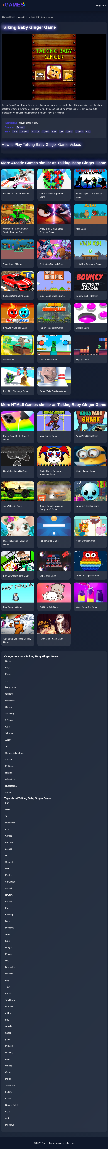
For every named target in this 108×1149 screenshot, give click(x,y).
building (9, 915)
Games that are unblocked (53, 1143)
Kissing (8, 875)
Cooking (9, 694)
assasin (9, 849)
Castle (8, 1098)
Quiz (7, 1112)
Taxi (7, 816)
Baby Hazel (10, 687)
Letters (8, 1092)
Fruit (7, 908)
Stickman (9, 733)
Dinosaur (9, 1125)
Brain (7, 921)
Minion (8, 954)
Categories (100, 5)
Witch (8, 809)
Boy (7, 1020)
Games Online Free (14, 753)
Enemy (8, 901)
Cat (88, 132)
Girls (7, 727)
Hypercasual (11, 786)
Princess (9, 974)
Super (8, 1033)
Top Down (10, 1000)
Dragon (8, 947)
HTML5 (35, 132)
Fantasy (9, 842)
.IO (6, 746)
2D (61, 132)
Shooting (9, 713)
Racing (8, 773)
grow (7, 1039)
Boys (7, 667)
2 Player (9, 720)
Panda (8, 993)
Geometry (9, 862)
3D (6, 681)
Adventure (10, 779)
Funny (45, 132)
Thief (7, 987)
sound (8, 934)
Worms (8, 1066)
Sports (8, 661)
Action (8, 740)
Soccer (8, 760)
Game (69, 132)
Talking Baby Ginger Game (40, 17)
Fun (15, 132)
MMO (7, 869)
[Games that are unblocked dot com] (14, 8)
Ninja (7, 960)
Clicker (8, 707)
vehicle (8, 1026)
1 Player (24, 132)
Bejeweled (10, 700)
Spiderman (10, 1085)
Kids (54, 132)
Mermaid (9, 1006)
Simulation (10, 882)
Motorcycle (10, 823)
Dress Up (9, 928)
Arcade (21, 17)
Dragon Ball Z (11, 1105)
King (7, 941)
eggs (7, 1059)
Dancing (9, 1053)
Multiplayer (10, 766)
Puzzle (8, 674)
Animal (8, 888)
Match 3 (9, 1046)
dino (7, 829)
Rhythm (9, 895)
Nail (7, 855)
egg (7, 980)
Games (79, 132)
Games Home (8, 17)
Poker (8, 1079)
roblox (8, 1013)
